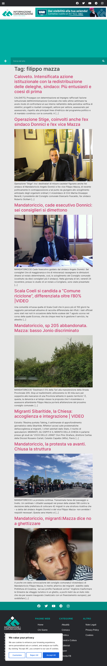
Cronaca (66, 630)
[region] (34, 647)
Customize (17, 655)
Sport (64, 651)
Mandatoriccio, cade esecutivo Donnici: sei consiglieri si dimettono (53, 208)
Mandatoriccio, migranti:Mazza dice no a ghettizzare (52, 521)
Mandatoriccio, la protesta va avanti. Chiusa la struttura (50, 446)
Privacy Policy (92, 630)
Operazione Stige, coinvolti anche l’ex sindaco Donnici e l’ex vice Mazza (51, 122)
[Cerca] (103, 61)
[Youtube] (89, 3)
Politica (65, 635)
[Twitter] (83, 3)
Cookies (89, 635)
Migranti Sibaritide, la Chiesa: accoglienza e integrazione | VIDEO (49, 414)
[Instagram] (102, 3)
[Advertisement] (53, 38)
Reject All (34, 655)
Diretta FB (66, 656)
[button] (3, 3)
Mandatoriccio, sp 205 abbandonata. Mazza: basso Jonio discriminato (50, 328)
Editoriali (66, 645)
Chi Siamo (42, 630)
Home (40, 625)
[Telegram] (96, 3)
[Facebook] (77, 3)
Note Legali (91, 625)
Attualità (65, 625)
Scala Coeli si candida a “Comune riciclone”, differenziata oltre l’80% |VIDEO (47, 295)
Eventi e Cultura (69, 640)
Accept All (51, 655)
